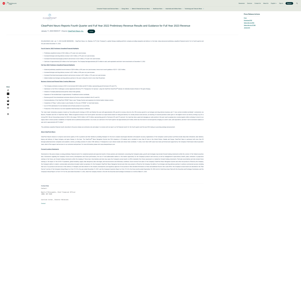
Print (245, 18)
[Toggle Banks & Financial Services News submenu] (151, 9)
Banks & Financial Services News (141, 8)
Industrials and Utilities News (173, 8)
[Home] (10, 3)
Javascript (247, 28)
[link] (242, 3)
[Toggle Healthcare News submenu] (164, 9)
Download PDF (248, 20)
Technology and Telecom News (193, 8)
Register (289, 3)
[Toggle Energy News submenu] (130, 9)
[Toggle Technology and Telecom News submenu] (203, 9)
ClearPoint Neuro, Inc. (76, 31)
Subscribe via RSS (249, 23)
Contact (43, 203)
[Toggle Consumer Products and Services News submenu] (120, 9)
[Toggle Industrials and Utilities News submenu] (183, 9)
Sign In (281, 3)
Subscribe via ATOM (249, 25)
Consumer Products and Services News (108, 8)
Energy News (125, 8)
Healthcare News (157, 8)
